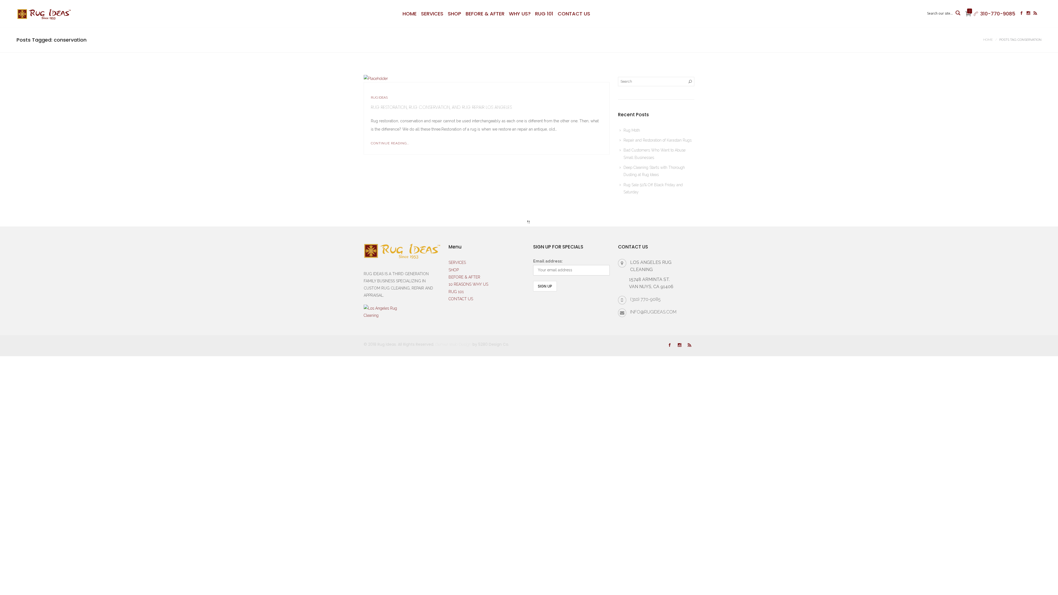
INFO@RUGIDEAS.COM (653, 312)
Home (988, 40)
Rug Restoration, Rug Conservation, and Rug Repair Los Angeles (441, 107)
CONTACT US (574, 13)
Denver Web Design (453, 344)
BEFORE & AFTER (485, 13)
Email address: (548, 261)
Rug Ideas (379, 97)
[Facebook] (1021, 14)
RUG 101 (544, 13)
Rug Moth (632, 130)
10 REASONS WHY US (468, 284)
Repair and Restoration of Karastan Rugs (658, 140)
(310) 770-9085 (645, 299)
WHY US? (520, 13)
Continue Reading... (390, 143)
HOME (410, 13)
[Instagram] (1028, 14)
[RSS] (1035, 14)
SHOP (454, 13)
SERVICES (432, 13)
